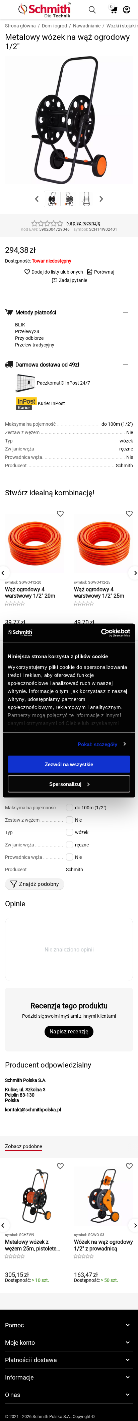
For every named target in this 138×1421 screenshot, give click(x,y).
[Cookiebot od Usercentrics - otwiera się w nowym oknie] (101, 632)
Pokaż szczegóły (98, 744)
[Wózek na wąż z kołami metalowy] (69, 120)
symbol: (81, 229)
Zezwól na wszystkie (69, 764)
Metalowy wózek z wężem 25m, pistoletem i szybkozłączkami (34, 1245)
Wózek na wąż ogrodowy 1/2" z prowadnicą (103, 1245)
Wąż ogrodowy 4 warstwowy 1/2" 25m (99, 592)
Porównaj (104, 272)
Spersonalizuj (65, 784)
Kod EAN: (29, 229)
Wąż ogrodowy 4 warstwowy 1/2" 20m (30, 592)
